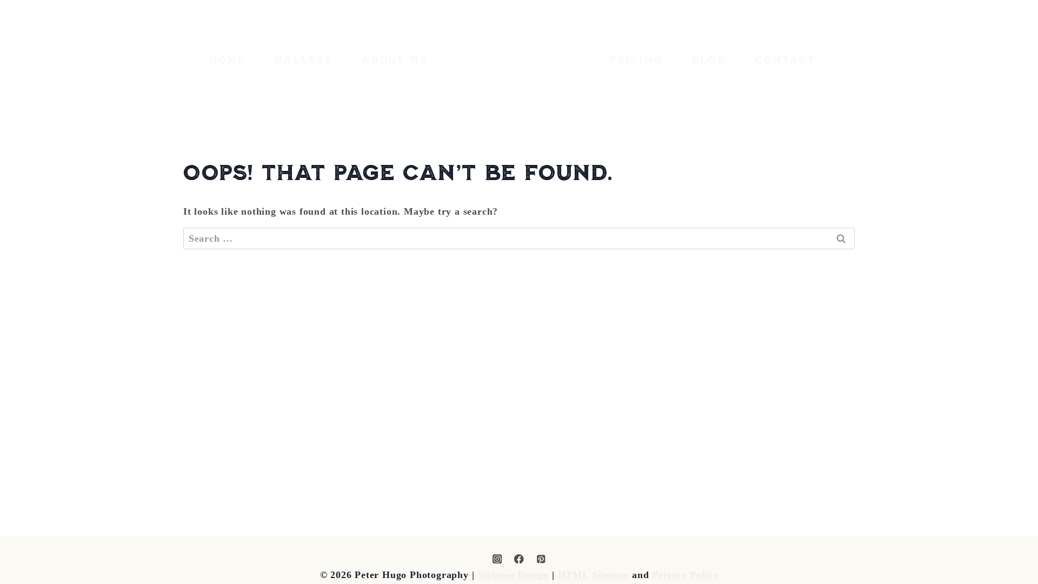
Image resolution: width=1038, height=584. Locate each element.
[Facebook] (518, 558)
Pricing (636, 59)
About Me (394, 59)
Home (227, 59)
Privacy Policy (685, 574)
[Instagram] (497, 558)
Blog (708, 59)
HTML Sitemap (593, 574)
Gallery (303, 59)
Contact (785, 59)
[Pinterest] (540, 558)
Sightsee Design (513, 574)
